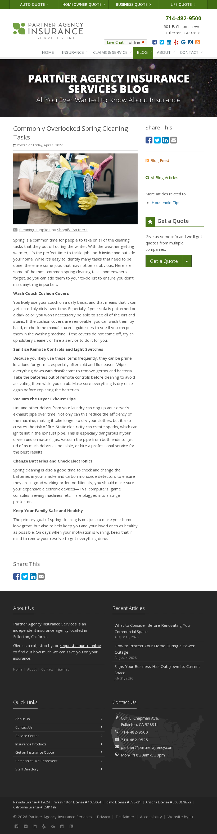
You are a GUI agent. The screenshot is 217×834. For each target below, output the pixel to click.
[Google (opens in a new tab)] (183, 42)
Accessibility (151, 816)
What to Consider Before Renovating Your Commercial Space (153, 631)
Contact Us (24, 727)
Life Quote (182, 4)
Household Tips (166, 202)
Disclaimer (125, 816)
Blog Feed (160, 160)
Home (48, 52)
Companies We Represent (36, 760)
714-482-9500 (134, 732)
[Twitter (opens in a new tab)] (162, 42)
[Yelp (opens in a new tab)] (176, 42)
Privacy (103, 816)
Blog (143, 52)
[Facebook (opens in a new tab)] (154, 42)
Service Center (27, 735)
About (164, 52)
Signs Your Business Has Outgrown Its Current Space (157, 672)
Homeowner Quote (82, 4)
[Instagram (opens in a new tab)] (190, 42)
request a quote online (80, 645)
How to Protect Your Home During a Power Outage (155, 651)
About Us (22, 718)
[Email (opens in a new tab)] (41, 576)
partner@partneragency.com (147, 747)
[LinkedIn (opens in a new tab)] (169, 42)
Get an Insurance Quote (34, 752)
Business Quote (132, 4)
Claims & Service (111, 52)
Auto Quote (33, 4)
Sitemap (63, 669)
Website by (181, 816)
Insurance (73, 52)
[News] (197, 42)
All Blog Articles (164, 177)
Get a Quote (164, 261)
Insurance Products (31, 744)
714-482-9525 (134, 739)
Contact (190, 52)
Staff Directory (26, 769)
